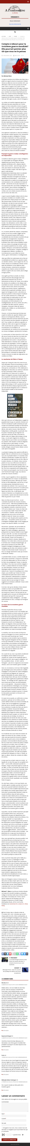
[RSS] (15, 32)
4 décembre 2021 (7, 55)
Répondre (6, 1030)
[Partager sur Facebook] (3, 953)
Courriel (4, 1118)
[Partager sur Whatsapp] (17, 953)
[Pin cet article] (10, 953)
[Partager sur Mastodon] (19, 953)
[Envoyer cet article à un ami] (12, 953)
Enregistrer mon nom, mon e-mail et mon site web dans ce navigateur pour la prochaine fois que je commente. (15, 1129)
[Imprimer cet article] (15, 953)
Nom (3, 1114)
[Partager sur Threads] (27, 953)
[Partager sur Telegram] (22, 953)
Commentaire (5, 1102)
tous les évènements (15, 24)
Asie (10, 36)
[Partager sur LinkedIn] (7, 953)
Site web (4, 1123)
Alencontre (17, 55)
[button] (28, 1)
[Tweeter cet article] (5, 953)
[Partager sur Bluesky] (24, 953)
